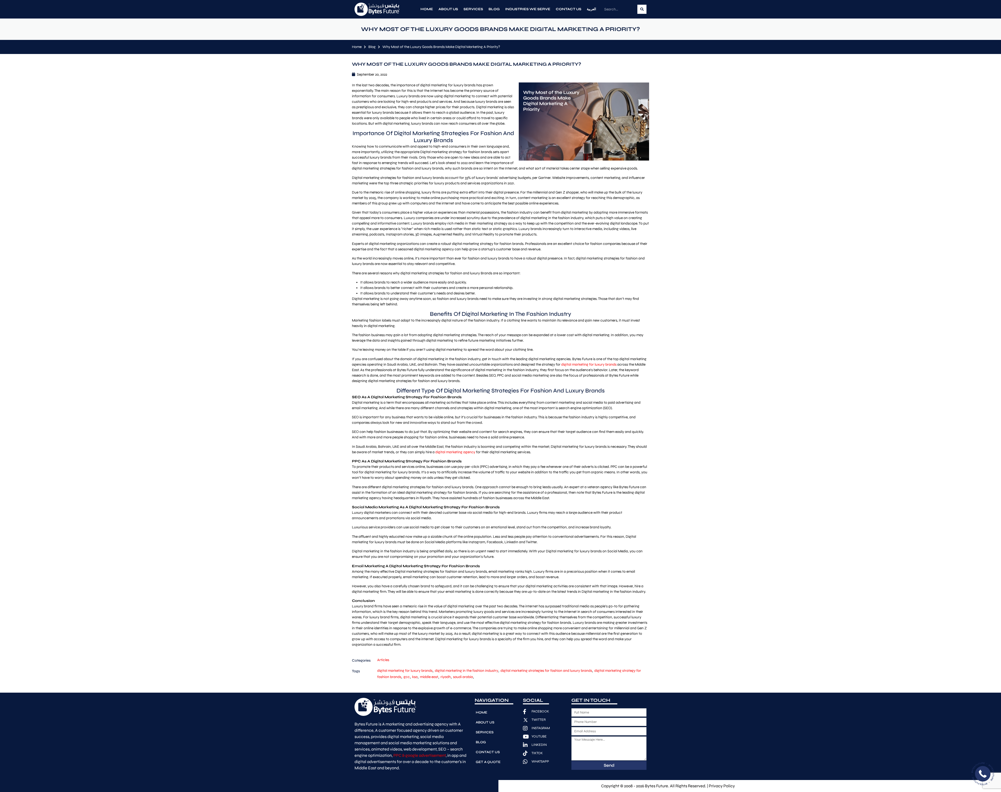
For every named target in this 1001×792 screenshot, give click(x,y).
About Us (448, 9)
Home (426, 9)
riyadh (446, 677)
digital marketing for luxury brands (589, 364)
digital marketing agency (455, 452)
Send (609, 765)
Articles (383, 660)
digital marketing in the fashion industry (466, 670)
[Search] (641, 9)
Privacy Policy (722, 785)
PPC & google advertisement (419, 755)
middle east (429, 677)
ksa (415, 677)
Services (473, 9)
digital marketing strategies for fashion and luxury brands (546, 670)
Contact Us (568, 9)
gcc (407, 677)
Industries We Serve (527, 9)
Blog (494, 9)
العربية (591, 9)
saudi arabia (463, 677)
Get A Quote (488, 762)
